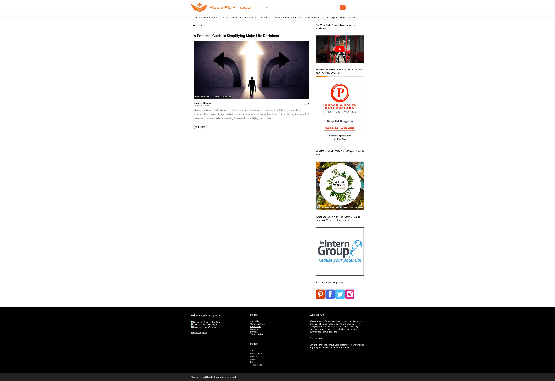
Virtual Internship (313, 17)
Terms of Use (256, 334)
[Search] (343, 7)
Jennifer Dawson (203, 103)
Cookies (254, 329)
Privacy (253, 332)
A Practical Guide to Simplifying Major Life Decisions (236, 36)
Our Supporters (257, 324)
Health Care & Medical (203, 97)
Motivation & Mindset (222, 97)
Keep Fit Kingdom (199, 332)
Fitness (235, 17)
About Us (254, 321)
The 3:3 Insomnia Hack (205, 17)
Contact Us (255, 326)
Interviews (265, 17)
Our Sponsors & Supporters (342, 17)
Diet (223, 17)
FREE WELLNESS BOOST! (288, 17)
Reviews (249, 17)
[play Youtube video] (340, 49)
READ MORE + (201, 127)
